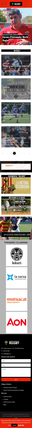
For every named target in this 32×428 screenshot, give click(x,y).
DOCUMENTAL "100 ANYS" (17, 176)
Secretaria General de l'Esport (10, 387)
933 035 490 (6, 351)
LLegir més (21, 425)
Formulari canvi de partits (9, 402)
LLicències (5, 399)
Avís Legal (9, 416)
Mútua (4, 405)
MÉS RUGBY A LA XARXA (17, 197)
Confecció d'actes (7, 396)
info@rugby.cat (7, 354)
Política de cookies (17, 416)
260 (16, 156)
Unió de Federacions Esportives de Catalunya (13, 390)
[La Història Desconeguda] (16, 186)
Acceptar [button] (14, 425)
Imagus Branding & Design (16, 414)
